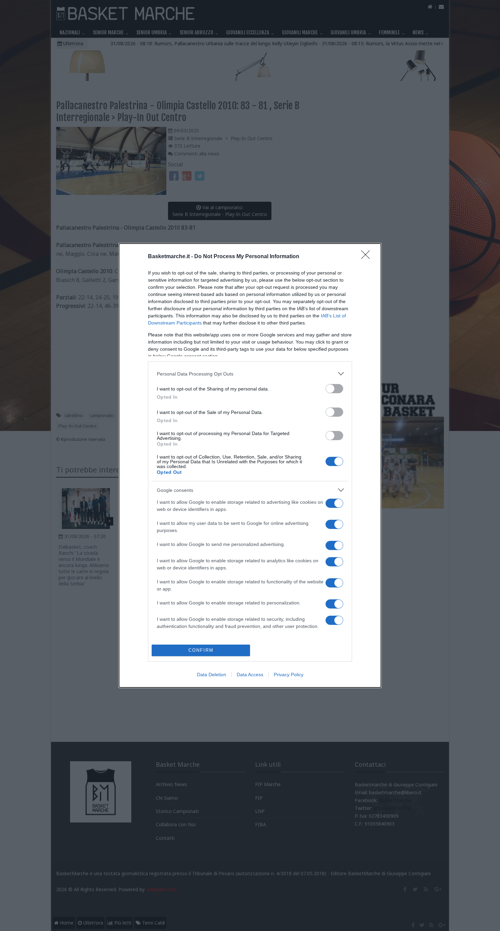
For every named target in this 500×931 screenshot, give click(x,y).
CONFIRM (201, 650)
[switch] (334, 388)
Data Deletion (211, 674)
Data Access (250, 674)
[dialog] (250, 465)
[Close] (367, 256)
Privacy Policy (288, 674)
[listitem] (250, 373)
